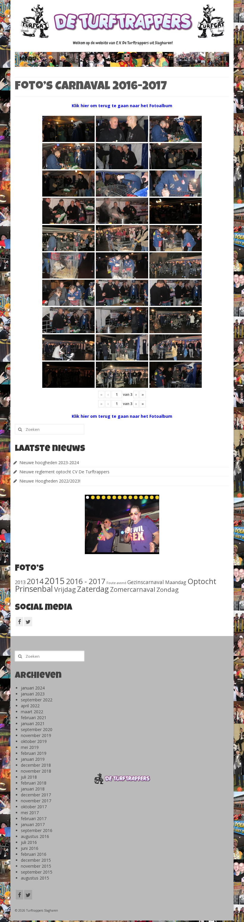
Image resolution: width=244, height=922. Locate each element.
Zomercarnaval (132, 589)
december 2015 (36, 860)
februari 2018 (33, 783)
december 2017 (36, 795)
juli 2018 (29, 777)
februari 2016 (33, 854)
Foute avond (116, 583)
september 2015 (36, 872)
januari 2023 (33, 694)
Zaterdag (93, 589)
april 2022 (30, 705)
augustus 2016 (35, 836)
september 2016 (36, 830)
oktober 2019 (34, 741)
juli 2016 (29, 842)
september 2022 (36, 700)
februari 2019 (33, 753)
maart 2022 (32, 711)
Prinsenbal (34, 588)
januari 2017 (33, 824)
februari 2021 (33, 717)
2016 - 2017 (85, 581)
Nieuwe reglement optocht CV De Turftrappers (64, 472)
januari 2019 (33, 759)
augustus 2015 (35, 878)
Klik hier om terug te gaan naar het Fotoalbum (122, 105)
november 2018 (36, 771)
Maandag (175, 582)
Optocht (201, 581)
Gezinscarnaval (145, 582)
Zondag (168, 589)
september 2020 (36, 729)
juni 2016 (29, 848)
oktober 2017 (34, 806)
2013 (20, 582)
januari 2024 (33, 688)
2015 (55, 581)
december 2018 (36, 765)
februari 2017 (33, 818)
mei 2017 (30, 812)
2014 (35, 581)
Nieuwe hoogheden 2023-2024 (49, 462)
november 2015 (36, 866)
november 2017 (36, 801)
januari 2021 (33, 723)
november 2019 (36, 735)
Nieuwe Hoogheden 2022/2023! (49, 481)
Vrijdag (65, 589)
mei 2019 (30, 747)
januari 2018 (33, 789)
